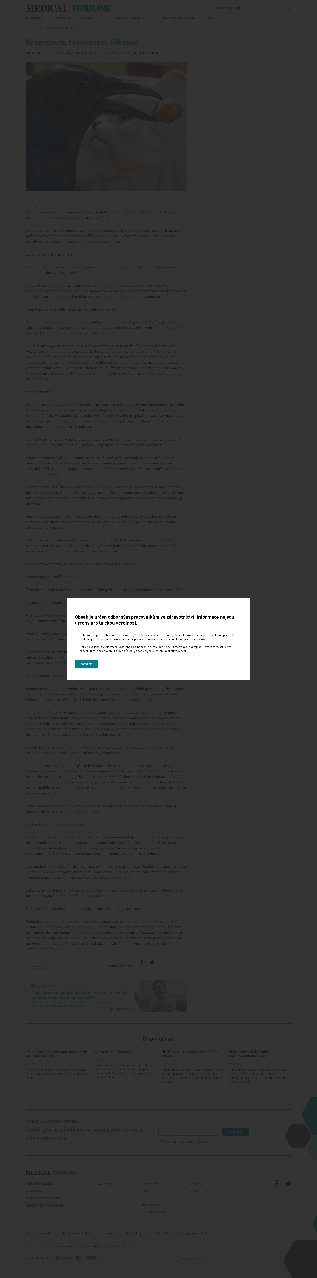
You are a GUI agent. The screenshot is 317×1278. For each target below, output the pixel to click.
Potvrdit (87, 664)
